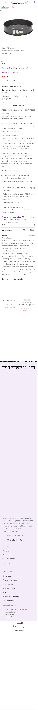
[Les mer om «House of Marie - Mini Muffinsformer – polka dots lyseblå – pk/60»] (27, 426)
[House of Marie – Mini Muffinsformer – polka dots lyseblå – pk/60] (27, 355)
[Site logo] (19, 3)
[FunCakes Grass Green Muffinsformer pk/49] (9, 355)
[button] (9, 424)
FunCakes (10, 433)
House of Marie (27, 436)
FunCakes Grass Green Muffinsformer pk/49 (9, 429)
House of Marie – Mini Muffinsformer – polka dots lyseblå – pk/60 (26, 432)
